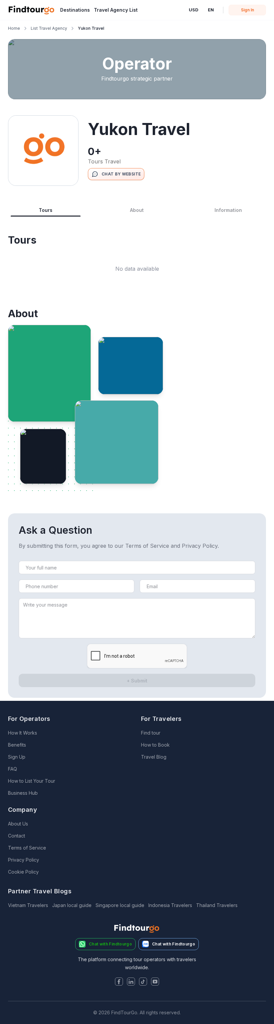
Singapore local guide (120, 905)
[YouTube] (155, 982)
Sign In (247, 9)
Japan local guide (72, 905)
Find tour (150, 733)
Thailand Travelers (217, 905)
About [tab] (137, 210)
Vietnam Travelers (28, 905)
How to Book (155, 745)
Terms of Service (27, 848)
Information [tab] (228, 210)
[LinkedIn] (131, 982)
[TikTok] (143, 982)
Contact (16, 836)
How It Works (22, 733)
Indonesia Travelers (170, 905)
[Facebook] (119, 982)
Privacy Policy (23, 860)
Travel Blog (153, 757)
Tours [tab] (45, 210)
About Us (18, 823)
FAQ (12, 769)
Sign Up (16, 757)
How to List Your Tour (31, 781)
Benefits (17, 745)
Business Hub (23, 793)
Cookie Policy (23, 872)
